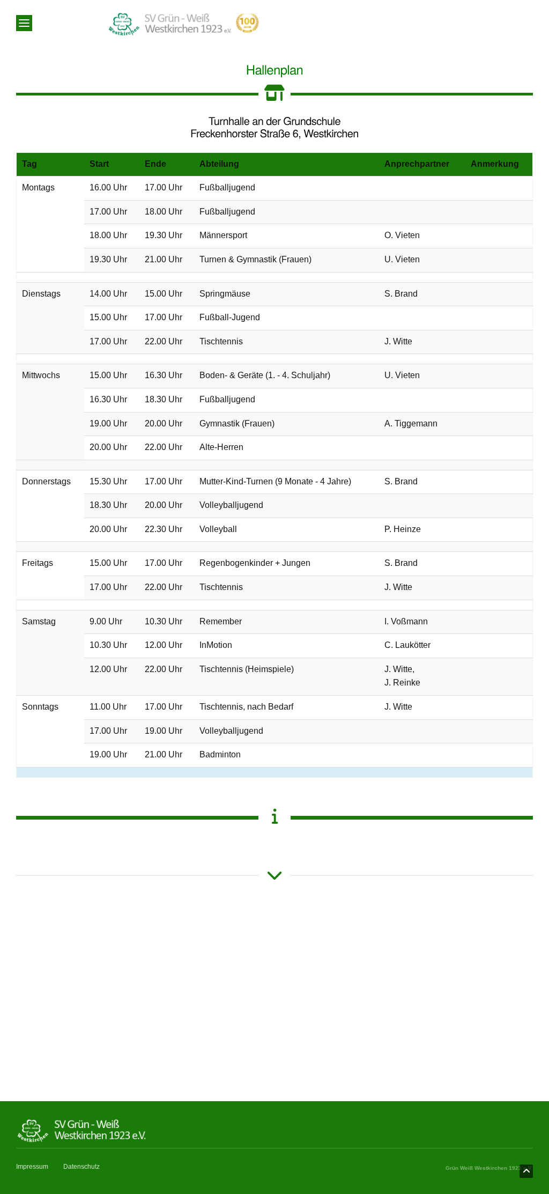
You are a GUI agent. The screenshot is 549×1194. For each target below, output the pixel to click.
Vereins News (50, 925)
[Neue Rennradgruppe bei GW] (514, 921)
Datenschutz (81, 1166)
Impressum (32, 1166)
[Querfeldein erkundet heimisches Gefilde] (194, 923)
